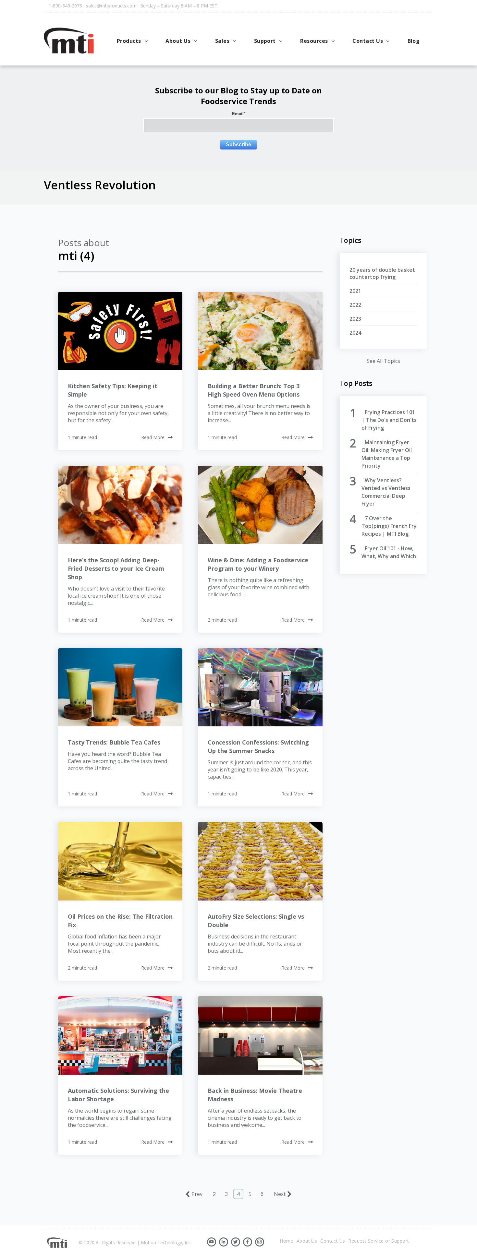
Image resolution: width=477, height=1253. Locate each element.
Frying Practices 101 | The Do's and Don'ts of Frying (389, 420)
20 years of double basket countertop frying (382, 273)
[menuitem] (133, 41)
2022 (355, 304)
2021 (355, 290)
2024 (355, 332)
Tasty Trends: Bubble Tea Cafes (114, 742)
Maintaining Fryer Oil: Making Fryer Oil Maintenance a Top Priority (386, 454)
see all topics (383, 360)
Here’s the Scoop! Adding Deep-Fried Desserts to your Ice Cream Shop (116, 568)
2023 (355, 318)
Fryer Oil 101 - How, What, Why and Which (388, 552)
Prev (196, 1194)
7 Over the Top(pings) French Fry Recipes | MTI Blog (389, 526)
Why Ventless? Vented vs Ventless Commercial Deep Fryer (385, 492)
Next (280, 1194)
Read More (153, 437)
